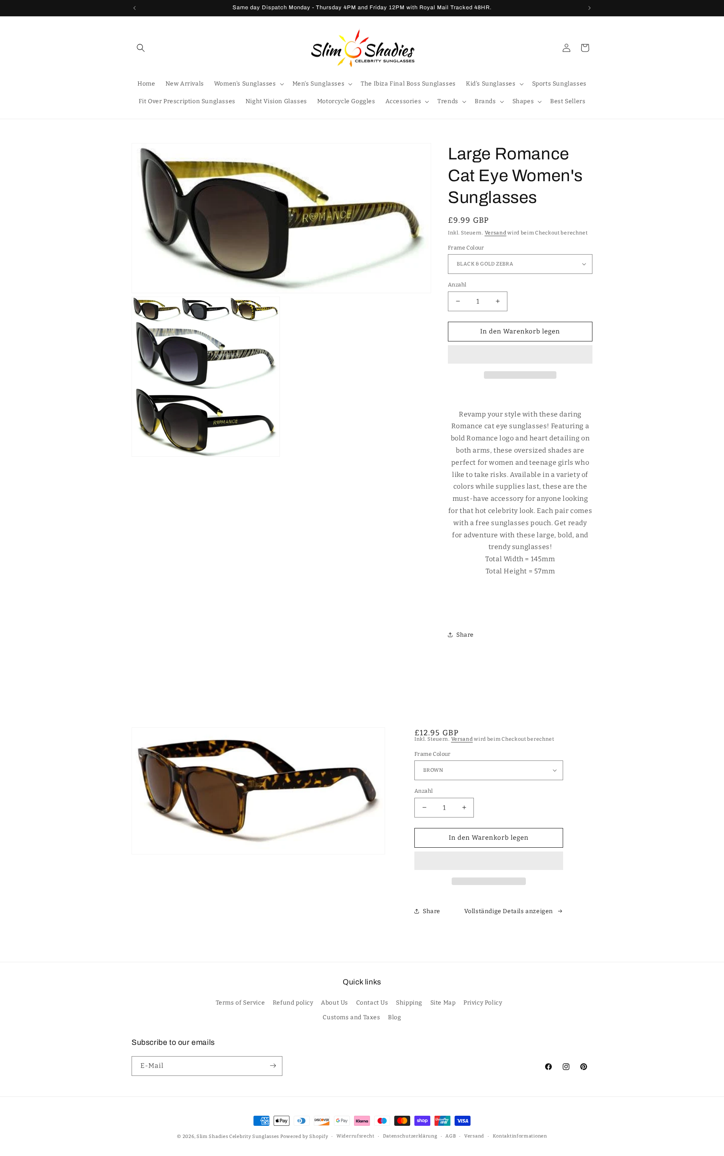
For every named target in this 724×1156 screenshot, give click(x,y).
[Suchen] (141, 48)
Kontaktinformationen (520, 1136)
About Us (334, 1003)
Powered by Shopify (304, 1136)
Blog (394, 1017)
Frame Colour (466, 247)
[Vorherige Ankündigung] (134, 8)
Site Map (443, 1003)
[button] (520, 355)
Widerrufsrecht (355, 1136)
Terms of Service (240, 1003)
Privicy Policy (482, 1003)
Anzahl (457, 284)
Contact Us (372, 1003)
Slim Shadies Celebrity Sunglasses (238, 1136)
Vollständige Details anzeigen (508, 911)
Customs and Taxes (351, 1017)
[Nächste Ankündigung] (589, 8)
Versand (496, 233)
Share (465, 634)
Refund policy (293, 1003)
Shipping (409, 1003)
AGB (450, 1136)
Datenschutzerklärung (410, 1136)
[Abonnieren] (273, 1065)
